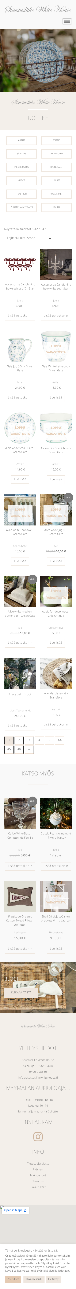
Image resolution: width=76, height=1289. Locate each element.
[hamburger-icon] (67, 21)
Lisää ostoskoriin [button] (20, 316)
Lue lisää (56, 398)
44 (60, 740)
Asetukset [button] (13, 1279)
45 (9, 749)
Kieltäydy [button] (53, 1279)
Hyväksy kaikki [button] (34, 1279)
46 (19, 749)
